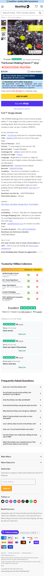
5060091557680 (16, 168)
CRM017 (17, 152)
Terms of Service (14, 553)
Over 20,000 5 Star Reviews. (31, 59)
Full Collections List (7, 555)
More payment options (22, 109)
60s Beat (13, 204)
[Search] (40, 13)
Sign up (6, 488)
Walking (10, 138)
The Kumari (12, 135)
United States (28, 533)
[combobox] (19, 13)
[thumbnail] (3, 34)
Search (3, 553)
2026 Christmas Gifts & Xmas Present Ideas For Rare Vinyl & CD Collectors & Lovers (20, 562)
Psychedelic (33, 204)
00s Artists (5, 204)
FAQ (2, 566)
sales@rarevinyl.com (15, 224)
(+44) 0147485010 (28, 229)
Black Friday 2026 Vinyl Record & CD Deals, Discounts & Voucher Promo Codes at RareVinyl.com (19, 558)
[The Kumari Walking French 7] (3, 22)
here (11, 221)
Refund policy (26, 553)
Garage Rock (23, 204)
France (19, 155)
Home (3, 17)
